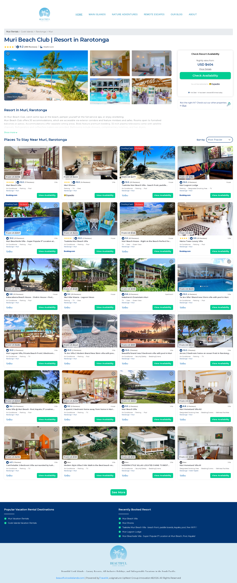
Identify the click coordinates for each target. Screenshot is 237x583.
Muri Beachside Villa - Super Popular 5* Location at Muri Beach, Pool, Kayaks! (158, 536)
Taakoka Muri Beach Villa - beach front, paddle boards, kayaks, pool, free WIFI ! (159, 527)
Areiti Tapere (193, 471)
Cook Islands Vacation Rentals (22, 523)
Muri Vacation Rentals (18, 518)
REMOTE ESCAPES (154, 14)
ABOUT (193, 14)
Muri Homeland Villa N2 (191, 409)
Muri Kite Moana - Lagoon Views (79, 297)
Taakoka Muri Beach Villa (76, 241)
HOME (79, 14)
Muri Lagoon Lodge (189, 185)
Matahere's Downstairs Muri (135, 297)
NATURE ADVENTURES (125, 14)
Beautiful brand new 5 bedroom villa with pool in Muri (147, 353)
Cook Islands (27, 31)
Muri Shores (69, 185)
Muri (51, 31)
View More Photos (16, 97)
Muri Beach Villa (13, 185)
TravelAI (103, 578)
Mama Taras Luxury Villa (191, 241)
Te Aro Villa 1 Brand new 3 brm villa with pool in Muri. (204, 297)
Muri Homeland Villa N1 (190, 465)
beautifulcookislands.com (70, 578)
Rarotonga (41, 31)
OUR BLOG (176, 14)
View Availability (47, 195)
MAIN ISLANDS (97, 14)
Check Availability (205, 75)
